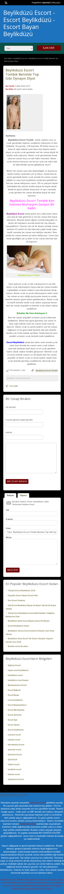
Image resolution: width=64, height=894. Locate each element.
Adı (7, 510)
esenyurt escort (14, 735)
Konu (8, 528)
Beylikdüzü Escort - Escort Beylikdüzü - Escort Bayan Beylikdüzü (29, 23)
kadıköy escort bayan (21, 888)
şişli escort (35, 880)
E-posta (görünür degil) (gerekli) (19, 420)
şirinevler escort (14, 750)
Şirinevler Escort (15, 755)
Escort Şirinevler (15, 715)
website (9, 432)
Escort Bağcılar (14, 690)
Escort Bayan (13, 695)
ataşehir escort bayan (51, 886)
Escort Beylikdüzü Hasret (18, 626)
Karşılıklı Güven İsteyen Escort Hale (23, 595)
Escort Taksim (14, 725)
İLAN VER (49, 48)
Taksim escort (13, 764)
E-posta (9, 519)
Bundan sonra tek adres (18, 646)
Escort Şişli (12, 720)
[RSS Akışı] (6, 2)
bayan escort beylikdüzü (18, 670)
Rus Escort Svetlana (16, 600)
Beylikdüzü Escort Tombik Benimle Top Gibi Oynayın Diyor (22, 74)
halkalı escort (23, 880)
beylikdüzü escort (20, 58)
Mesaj (8, 537)
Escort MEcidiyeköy (16, 710)
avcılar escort (15, 886)
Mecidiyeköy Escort (16, 745)
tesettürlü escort (14, 769)
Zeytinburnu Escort (16, 779)
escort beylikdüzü (15, 700)
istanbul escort (14, 740)
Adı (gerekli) (11, 407)
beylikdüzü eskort (28, 824)
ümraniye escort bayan (42, 888)
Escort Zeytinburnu (16, 730)
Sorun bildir (13, 386)
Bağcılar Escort (14, 665)
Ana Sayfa (8, 58)
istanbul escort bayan (31, 886)
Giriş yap (55, 3)
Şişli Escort (12, 759)
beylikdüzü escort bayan (18, 680)
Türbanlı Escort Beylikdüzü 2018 (21, 590)
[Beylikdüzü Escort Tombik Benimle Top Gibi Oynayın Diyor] (24, 112)
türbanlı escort (14, 774)
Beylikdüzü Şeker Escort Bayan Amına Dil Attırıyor (29, 621)
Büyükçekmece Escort (17, 685)
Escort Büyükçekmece (17, 705)
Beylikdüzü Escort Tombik (46, 371)
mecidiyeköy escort (16, 882)
